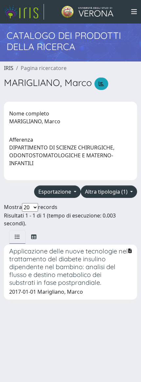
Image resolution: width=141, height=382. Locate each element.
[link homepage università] (87, 12)
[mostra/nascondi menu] (134, 12)
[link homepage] (24, 12)
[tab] (17, 237)
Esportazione (55, 191)
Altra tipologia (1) (107, 191)
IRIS (8, 68)
